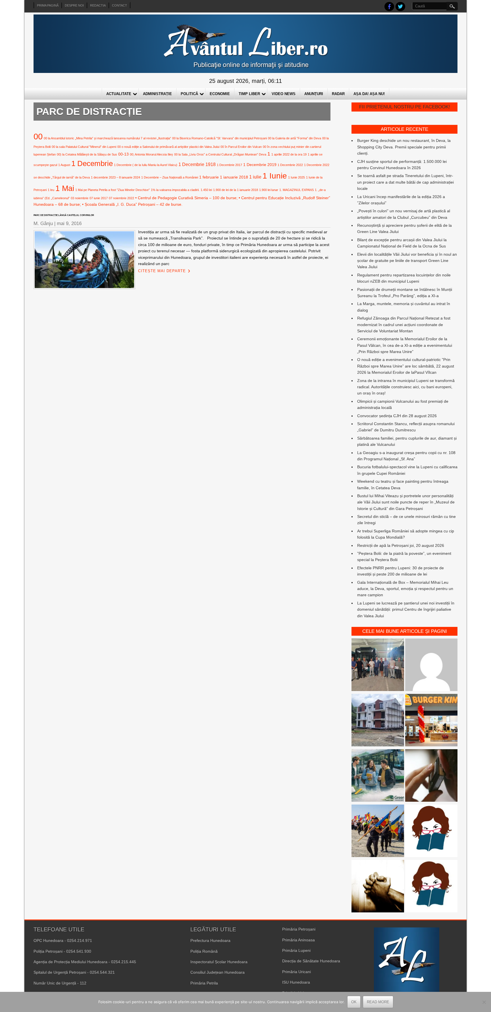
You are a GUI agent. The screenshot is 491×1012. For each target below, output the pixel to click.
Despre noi (74, 5)
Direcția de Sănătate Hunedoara (311, 961)
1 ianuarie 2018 (234, 177)
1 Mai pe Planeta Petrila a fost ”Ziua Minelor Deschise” (112, 190)
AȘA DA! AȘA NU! (369, 94)
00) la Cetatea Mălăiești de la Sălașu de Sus (87, 154)
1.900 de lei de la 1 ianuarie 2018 (235, 190)
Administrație (157, 94)
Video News (284, 94)
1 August (64, 165)
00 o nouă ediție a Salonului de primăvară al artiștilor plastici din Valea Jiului (168, 146)
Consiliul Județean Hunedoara (217, 972)
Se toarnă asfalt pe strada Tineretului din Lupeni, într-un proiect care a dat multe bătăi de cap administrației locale (405, 182)
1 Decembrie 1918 (197, 164)
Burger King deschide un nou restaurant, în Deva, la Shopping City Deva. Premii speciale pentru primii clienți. (404, 147)
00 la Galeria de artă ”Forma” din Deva (294, 138)
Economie (220, 94)
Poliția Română (204, 951)
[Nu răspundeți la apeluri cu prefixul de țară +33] (431, 776)
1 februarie (209, 177)
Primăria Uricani (296, 971)
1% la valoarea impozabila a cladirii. (175, 190)
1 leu (51, 190)
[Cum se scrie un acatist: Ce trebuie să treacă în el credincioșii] (377, 887)
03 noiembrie (79, 198)
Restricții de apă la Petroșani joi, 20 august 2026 (400, 545)
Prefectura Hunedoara (210, 940)
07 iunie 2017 (99, 198)
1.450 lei (206, 190)
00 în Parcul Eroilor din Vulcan (241, 146)
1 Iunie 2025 (296, 177)
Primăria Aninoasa (298, 940)
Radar (338, 94)
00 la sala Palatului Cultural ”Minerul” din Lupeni (84, 146)
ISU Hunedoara (296, 982)
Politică (189, 94)
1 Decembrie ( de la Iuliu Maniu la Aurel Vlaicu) (145, 165)
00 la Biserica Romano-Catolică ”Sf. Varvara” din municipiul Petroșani (219, 138)
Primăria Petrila (204, 983)
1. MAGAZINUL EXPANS (296, 190)
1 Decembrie (92, 163)
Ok (354, 1002)
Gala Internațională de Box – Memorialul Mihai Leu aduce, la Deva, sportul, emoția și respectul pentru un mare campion (405, 588)
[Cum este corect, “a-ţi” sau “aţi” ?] (431, 666)
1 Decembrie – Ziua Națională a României (169, 177)
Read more (378, 1002)
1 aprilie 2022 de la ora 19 (289, 154)
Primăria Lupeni (296, 950)
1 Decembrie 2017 (229, 165)
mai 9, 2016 (69, 223)
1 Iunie (275, 175)
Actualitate (118, 94)
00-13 (123, 154)
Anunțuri (313, 94)
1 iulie (255, 176)
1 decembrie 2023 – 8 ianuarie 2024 (115, 177)
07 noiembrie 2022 (121, 198)
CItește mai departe (162, 271)
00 (38, 136)
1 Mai (64, 188)
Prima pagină (48, 5)
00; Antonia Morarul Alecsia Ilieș (151, 154)
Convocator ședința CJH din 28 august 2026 (397, 415)
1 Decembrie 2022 (290, 165)
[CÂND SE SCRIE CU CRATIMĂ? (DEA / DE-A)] (431, 832)
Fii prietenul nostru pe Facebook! (404, 107)
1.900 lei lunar (268, 190)
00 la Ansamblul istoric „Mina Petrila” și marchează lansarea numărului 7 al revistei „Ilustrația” (107, 138)
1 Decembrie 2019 (259, 164)
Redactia (98, 5)
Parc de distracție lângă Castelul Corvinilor (64, 215)
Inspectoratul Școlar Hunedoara (218, 961)
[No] (484, 1002)
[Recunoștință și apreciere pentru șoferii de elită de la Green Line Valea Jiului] (377, 666)
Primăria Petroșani (298, 929)
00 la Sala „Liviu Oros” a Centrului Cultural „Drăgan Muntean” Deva (220, 154)
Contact (119, 5)
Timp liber (249, 94)
